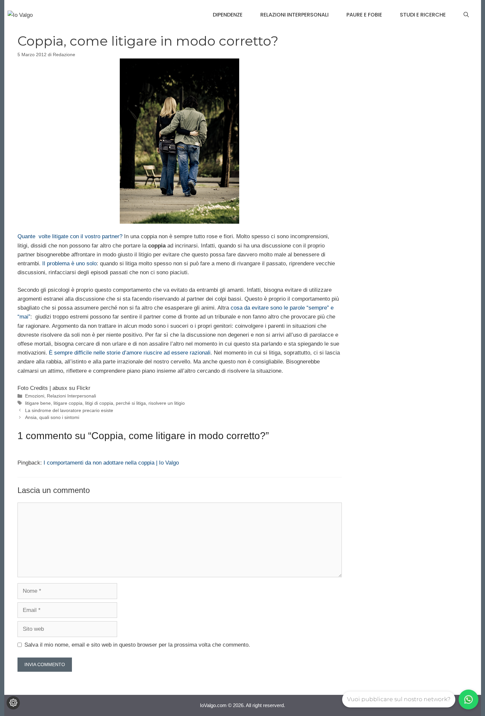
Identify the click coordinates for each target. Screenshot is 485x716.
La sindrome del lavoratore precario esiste (69, 410)
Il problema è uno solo (69, 263)
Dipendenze (227, 15)
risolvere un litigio (166, 403)
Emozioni (34, 395)
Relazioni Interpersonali (294, 15)
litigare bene (38, 403)
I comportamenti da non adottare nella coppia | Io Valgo (111, 463)
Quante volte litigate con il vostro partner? (70, 236)
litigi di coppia (99, 403)
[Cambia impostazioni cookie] (13, 702)
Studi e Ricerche (423, 15)
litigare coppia (67, 403)
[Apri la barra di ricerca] (466, 15)
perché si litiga (131, 403)
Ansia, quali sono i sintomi (52, 417)
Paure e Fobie (364, 15)
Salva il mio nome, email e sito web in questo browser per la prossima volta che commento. (137, 645)
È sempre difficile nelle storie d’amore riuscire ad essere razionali (129, 353)
